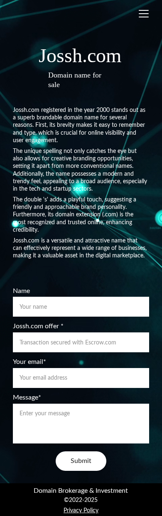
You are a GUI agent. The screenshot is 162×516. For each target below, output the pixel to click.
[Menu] (144, 13)
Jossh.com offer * (38, 326)
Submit (81, 461)
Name (21, 291)
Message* (27, 397)
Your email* (29, 362)
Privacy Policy (81, 511)
